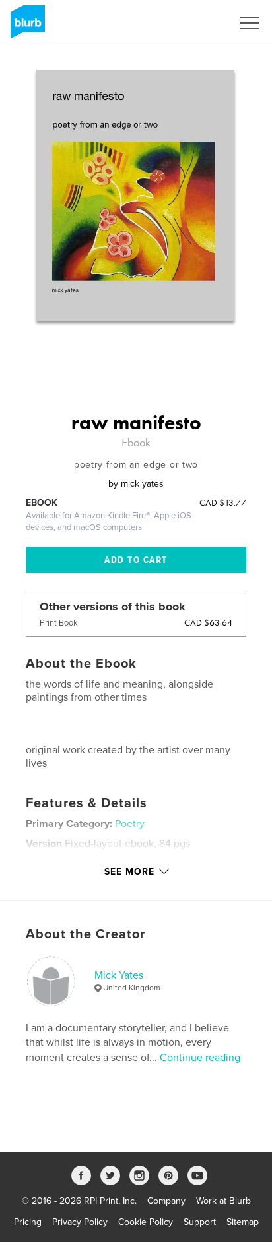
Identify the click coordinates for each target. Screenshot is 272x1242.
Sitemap (242, 1222)
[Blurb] (25, 27)
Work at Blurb (223, 1200)
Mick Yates (118, 975)
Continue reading (200, 1057)
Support (200, 1222)
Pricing (28, 1222)
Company (166, 1200)
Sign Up (198, 23)
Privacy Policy (80, 1222)
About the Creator (85, 934)
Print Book (59, 623)
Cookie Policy (145, 1222)
